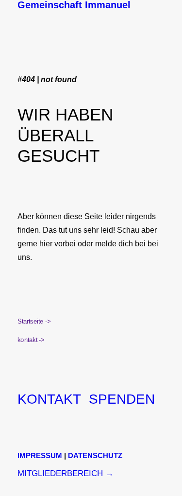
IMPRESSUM (39, 455)
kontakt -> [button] (30, 340)
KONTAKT (49, 399)
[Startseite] (90, 19)
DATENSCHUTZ (95, 455)
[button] (159, 3)
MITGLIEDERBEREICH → (65, 473)
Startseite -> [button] (33, 321)
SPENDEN (122, 399)
